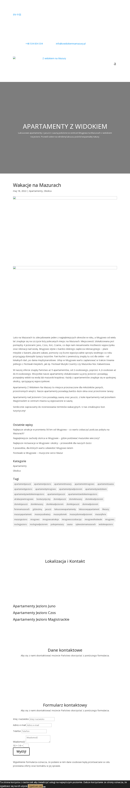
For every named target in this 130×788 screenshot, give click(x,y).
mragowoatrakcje (51, 519)
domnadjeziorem (90, 504)
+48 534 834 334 (65, 667)
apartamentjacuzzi (22, 484)
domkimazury (37, 504)
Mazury (105, 509)
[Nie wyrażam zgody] (44, 786)
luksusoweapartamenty (65, 509)
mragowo (34, 519)
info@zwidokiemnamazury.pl (65, 680)
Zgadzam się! (35, 786)
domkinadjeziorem (54, 504)
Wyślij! (21, 751)
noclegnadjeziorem (39, 524)
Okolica (48, 190)
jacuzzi (48, 509)
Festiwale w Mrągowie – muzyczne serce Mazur (38, 452)
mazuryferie (100, 514)
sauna (69, 524)
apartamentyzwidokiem (96, 489)
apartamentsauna (106, 484)
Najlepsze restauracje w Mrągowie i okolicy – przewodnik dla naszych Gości (52, 443)
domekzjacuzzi (21, 504)
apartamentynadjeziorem (70, 489)
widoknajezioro (106, 524)
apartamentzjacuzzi (56, 494)
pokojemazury (57, 524)
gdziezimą (37, 509)
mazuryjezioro (20, 519)
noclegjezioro (20, 524)
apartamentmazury (63, 484)
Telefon (17, 731)
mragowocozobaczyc (72, 519)
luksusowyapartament (89, 509)
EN (14, 14)
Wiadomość (19, 741)
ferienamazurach (21, 509)
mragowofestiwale (93, 519)
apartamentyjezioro (23, 489)
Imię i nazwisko (21, 719)
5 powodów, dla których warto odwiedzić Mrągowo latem (43, 447)
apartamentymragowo (45, 489)
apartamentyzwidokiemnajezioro (29, 494)
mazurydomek (60, 514)
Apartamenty (36, 190)
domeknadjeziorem (94, 499)
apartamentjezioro (42, 484)
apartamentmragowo (84, 484)
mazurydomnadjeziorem (81, 514)
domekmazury (75, 499)
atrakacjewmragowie (23, 499)
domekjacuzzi (60, 499)
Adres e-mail (19, 725)
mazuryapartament (23, 514)
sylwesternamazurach (86, 524)
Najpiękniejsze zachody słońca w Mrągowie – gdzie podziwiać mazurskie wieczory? (56, 438)
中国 (19, 14)
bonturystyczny (43, 499)
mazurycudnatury (42, 514)
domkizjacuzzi (73, 504)
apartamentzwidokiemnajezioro (82, 494)
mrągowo (109, 519)
